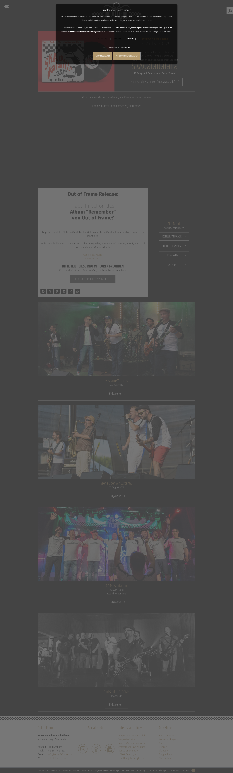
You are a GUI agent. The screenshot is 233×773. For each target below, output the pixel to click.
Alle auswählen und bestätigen (127, 55)
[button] (116, 47)
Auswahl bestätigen (103, 55)
